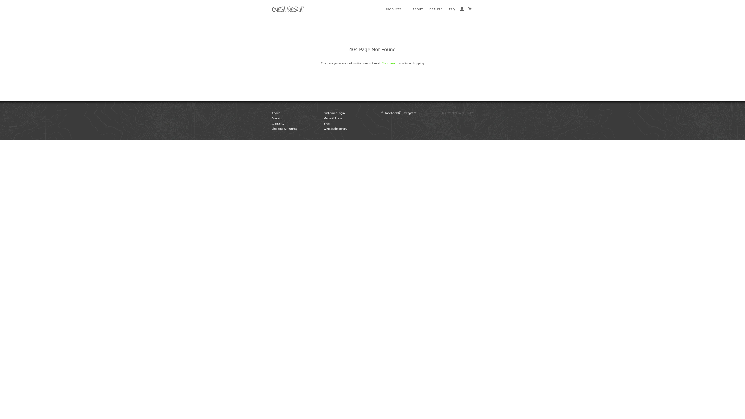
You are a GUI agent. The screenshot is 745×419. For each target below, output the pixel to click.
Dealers (436, 9)
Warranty (278, 123)
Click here (388, 63)
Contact (277, 118)
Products (394, 9)
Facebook (391, 113)
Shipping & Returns (284, 128)
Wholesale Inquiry (335, 128)
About (418, 9)
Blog (327, 123)
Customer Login (334, 113)
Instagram (409, 113)
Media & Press (333, 118)
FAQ (452, 9)
